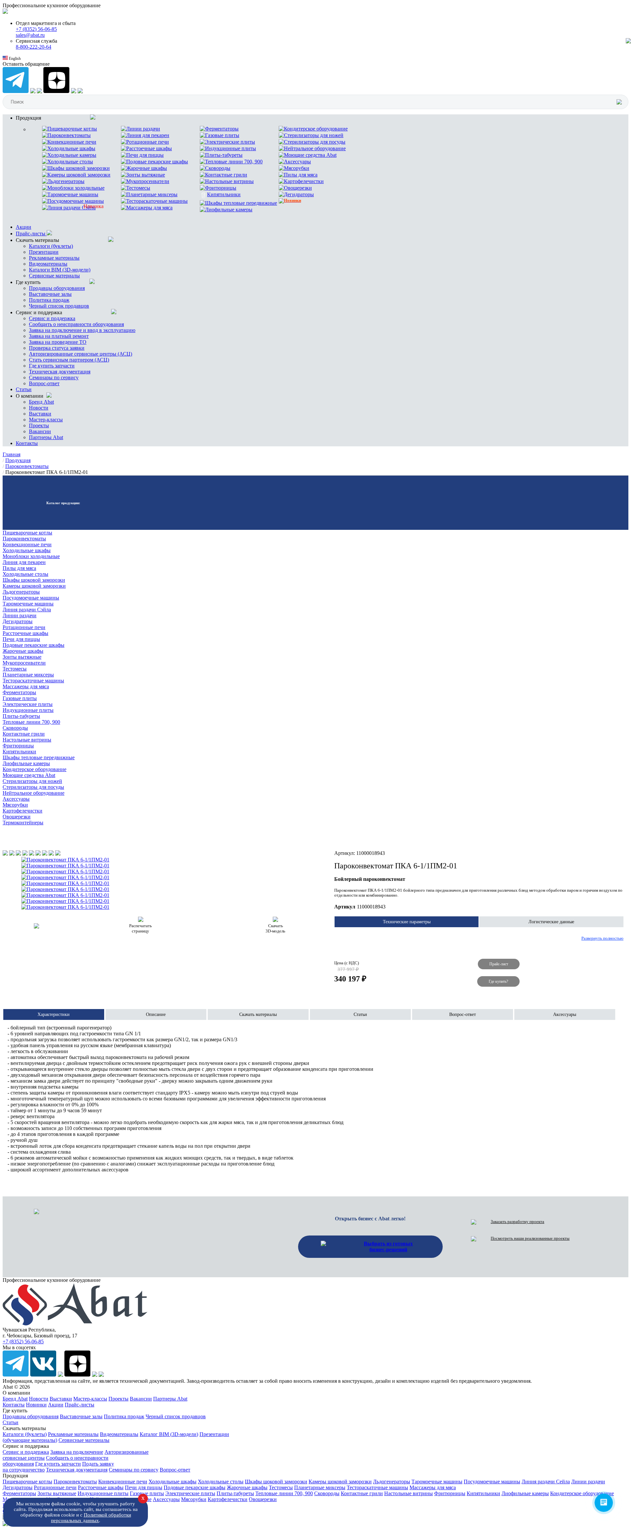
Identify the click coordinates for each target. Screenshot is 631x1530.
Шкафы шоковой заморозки (34, 580)
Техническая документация (59, 371)
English (14, 58)
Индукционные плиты (28, 710)
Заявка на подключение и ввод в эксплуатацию (82, 330)
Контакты (27, 443)
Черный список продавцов (59, 306)
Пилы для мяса (19, 568)
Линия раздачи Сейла (546, 1481)
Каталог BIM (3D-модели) (169, 1434)
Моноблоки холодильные (31, 556)
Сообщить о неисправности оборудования (76, 324)
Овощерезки (17, 816)
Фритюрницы (18, 745)
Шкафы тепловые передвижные (39, 757)
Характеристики (53, 1014)
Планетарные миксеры (28, 674)
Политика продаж (49, 300)
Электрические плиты (28, 704)
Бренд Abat (41, 402)
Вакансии (40, 431)
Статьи (24, 389)
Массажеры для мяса (26, 686)
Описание (156, 1014)
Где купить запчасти (52, 365)
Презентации (43, 252)
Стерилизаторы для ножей (32, 781)
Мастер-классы (46, 419)
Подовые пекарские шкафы (33, 645)
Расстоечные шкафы (25, 633)
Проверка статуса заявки (56, 348)
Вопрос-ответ (44, 383)
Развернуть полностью (602, 938)
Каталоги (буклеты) (51, 246)
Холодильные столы (25, 574)
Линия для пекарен (24, 562)
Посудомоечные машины (31, 597)
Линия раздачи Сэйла (27, 609)
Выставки (40, 413)
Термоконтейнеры (23, 822)
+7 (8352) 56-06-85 (36, 29)
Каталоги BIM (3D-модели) (59, 269)
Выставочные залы (50, 294)
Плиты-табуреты (21, 716)
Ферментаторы (19, 692)
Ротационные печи (24, 627)
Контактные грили (24, 734)
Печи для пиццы (21, 639)
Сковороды (15, 728)
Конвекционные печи (27, 544)
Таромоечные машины (28, 603)
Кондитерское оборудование (34, 769)
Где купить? (498, 981)
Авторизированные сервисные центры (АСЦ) (80, 354)
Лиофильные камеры (26, 763)
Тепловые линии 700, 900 (31, 722)
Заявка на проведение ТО (57, 342)
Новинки (36, 1404)
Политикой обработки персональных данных (91, 1517)
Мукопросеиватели (24, 663)
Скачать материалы (258, 1014)
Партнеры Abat (46, 437)
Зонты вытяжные (22, 657)
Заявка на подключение (76, 1452)
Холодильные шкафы (27, 550)
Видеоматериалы (48, 264)
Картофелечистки (22, 810)
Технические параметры (407, 921)
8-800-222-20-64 (33, 47)
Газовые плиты (20, 698)
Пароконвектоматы (24, 538)
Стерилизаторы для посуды (33, 787)
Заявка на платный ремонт (59, 336)
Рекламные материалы (54, 258)
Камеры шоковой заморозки (34, 586)
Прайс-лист (498, 964)
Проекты (39, 425)
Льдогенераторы (21, 592)
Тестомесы (15, 668)
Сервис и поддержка (52, 318)
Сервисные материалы (54, 275)
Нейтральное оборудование (33, 793)
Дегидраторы (18, 621)
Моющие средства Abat (29, 775)
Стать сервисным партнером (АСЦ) (69, 360)
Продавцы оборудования (57, 288)
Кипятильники (19, 751)
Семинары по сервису (54, 377)
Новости (38, 408)
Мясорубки (15, 805)
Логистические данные (551, 921)
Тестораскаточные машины (33, 680)
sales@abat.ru (30, 35)
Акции (23, 227)
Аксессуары (16, 799)
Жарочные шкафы (23, 651)
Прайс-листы (31, 233)
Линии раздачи (19, 615)
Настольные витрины (27, 739)
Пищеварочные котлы (27, 532)
